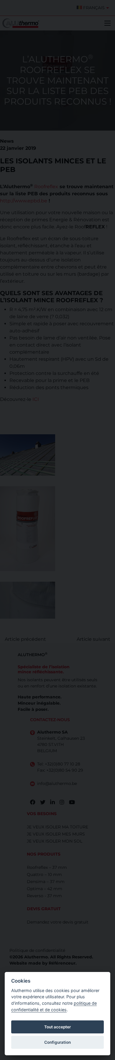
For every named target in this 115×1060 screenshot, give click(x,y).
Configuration (57, 1042)
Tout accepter (57, 1027)
